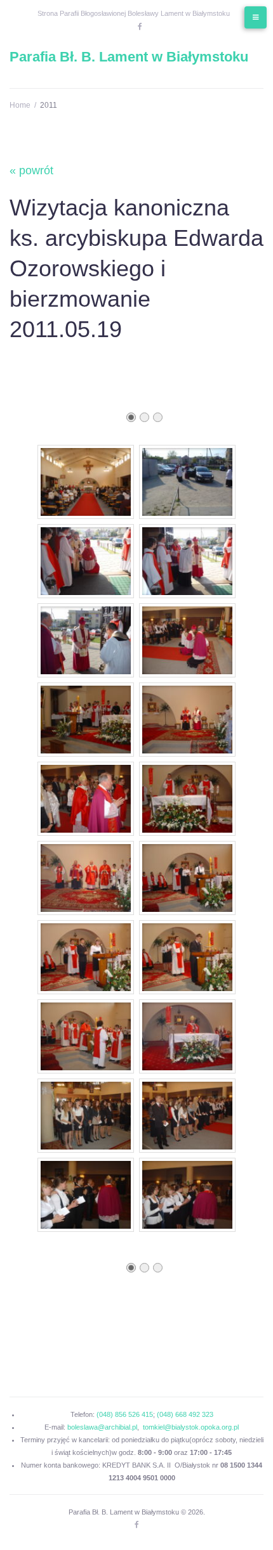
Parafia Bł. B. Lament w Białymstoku (129, 57)
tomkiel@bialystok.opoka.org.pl (191, 1427)
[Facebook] (139, 26)
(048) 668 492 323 (185, 1414)
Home (20, 105)
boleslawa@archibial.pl (102, 1427)
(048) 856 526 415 (125, 1414)
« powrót (31, 170)
